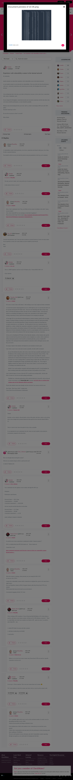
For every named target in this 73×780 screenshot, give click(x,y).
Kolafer (11, 45)
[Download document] (63, 45)
